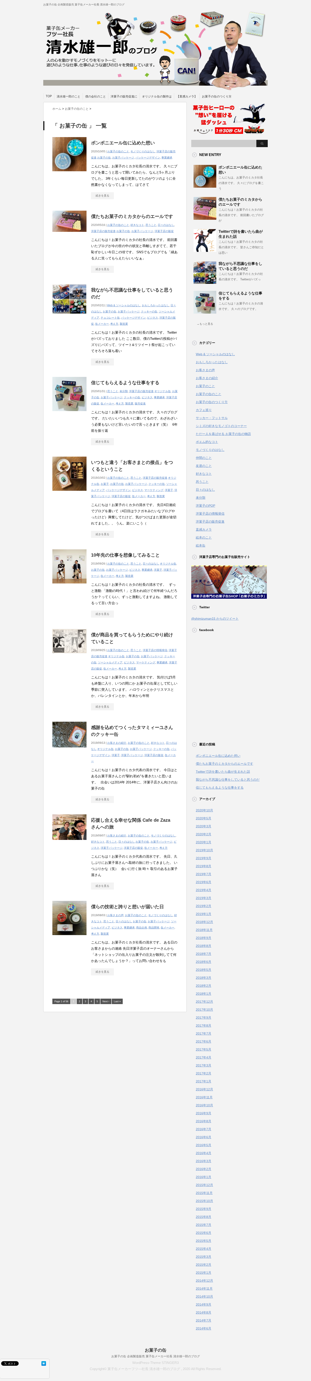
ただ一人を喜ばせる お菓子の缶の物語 (223, 434)
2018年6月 (203, 962)
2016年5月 (203, 1145)
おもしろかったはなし (155, 305)
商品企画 (141, 927)
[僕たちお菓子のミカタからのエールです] (69, 234)
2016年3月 (203, 1161)
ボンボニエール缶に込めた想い (123, 142)
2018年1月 (203, 993)
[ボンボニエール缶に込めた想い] (69, 174)
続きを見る (102, 195)
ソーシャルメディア (110, 662)
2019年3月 (203, 898)
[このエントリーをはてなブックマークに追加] (43, 1364)
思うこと (150, 225)
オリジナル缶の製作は (157, 96)
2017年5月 (203, 1049)
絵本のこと (204, 537)
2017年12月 (204, 1001)
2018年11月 (204, 930)
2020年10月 (204, 810)
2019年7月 (203, 874)
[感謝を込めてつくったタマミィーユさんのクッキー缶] (69, 750)
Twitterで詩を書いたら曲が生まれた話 (223, 771)
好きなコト (137, 225)
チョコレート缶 (110, 317)
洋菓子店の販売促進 (103, 231)
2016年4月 (203, 1153)
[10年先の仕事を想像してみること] (69, 586)
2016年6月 (203, 1137)
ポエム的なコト (207, 442)
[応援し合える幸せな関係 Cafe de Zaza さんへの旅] (69, 842)
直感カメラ (204, 529)
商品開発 (153, 927)
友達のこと (204, 466)
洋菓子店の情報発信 (155, 650)
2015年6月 (203, 1233)
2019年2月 (203, 906)
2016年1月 (203, 1177)
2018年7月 (203, 954)
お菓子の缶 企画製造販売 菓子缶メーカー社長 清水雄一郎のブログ (155, 1356)
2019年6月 (203, 882)
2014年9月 (203, 1304)
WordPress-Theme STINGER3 (155, 1363)
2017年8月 (203, 1025)
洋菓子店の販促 (164, 231)
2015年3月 (203, 1256)
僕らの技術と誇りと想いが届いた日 (127, 906)
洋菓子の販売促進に (124, 96)
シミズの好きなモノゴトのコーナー (221, 426)
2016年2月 (203, 1169)
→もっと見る (205, 323)
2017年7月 (203, 1033)
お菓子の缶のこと (118, 151)
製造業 (124, 323)
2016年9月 (203, 1113)
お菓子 (105, 484)
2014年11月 (204, 1288)
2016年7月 (203, 1129)
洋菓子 (169, 490)
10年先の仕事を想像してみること (125, 555)
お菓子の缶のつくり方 (217, 96)
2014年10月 (204, 1296)
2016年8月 (203, 1121)
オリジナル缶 (162, 391)
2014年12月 (204, 1280)
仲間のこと (204, 458)
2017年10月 (204, 1009)
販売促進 (140, 403)
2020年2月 (203, 834)
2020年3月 (203, 826)
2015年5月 (203, 1241)
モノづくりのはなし (142, 151)
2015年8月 (203, 1217)
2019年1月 (203, 914)
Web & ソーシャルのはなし (123, 305)
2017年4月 (203, 1057)
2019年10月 (204, 850)
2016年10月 (204, 1105)
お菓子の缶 (104, 157)
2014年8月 (203, 1312)
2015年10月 (204, 1201)
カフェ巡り (204, 410)
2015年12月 (204, 1185)
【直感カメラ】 (186, 96)
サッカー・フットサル (212, 418)
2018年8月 (203, 946)
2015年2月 (203, 1264)
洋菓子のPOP (205, 505)
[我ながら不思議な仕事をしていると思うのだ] (69, 316)
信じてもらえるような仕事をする (125, 382)
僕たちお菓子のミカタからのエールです (132, 216)
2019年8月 (203, 866)
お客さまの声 (115, 915)
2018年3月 (203, 977)
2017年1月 (203, 1081)
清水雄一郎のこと (68, 96)
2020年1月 (203, 842)
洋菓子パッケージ (132, 755)
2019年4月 (203, 890)
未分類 (124, 391)
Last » (117, 1001)
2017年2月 (203, 1073)
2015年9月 (203, 1209)
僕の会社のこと (95, 96)
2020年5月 (203, 818)
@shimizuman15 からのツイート (215, 618)
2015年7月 (203, 1225)
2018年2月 (203, 985)
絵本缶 (200, 545)
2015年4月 (203, 1249)
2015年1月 (203, 1272)
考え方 (114, 323)
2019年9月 (203, 858)
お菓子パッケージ (123, 157)
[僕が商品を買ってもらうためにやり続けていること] (69, 655)
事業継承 (166, 157)
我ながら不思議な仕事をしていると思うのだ (228, 779)
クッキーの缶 (149, 311)
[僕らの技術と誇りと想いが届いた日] (69, 937)
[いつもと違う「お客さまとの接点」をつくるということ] (69, 493)
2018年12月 (204, 922)
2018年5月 (203, 970)
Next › (105, 1001)
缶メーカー (102, 323)
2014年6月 (203, 1328)
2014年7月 (203, 1320)
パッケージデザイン (147, 157)
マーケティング (153, 490)
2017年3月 (203, 1065)
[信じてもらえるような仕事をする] (69, 413)
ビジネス (152, 317)
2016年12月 (204, 1089)
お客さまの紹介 (116, 742)
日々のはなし (166, 225)
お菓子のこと (205, 386)
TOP (49, 96)
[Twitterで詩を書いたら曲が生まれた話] (205, 250)
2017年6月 (203, 1041)
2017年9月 (203, 1017)
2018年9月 (203, 938)
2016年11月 (204, 1097)
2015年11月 (204, 1193)
